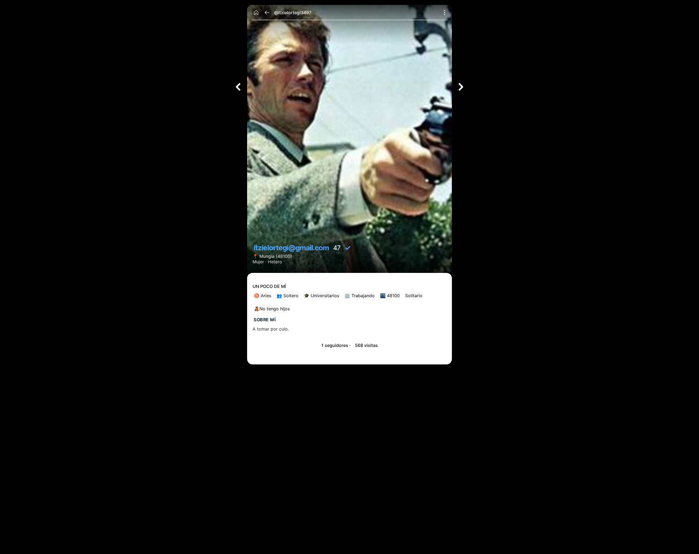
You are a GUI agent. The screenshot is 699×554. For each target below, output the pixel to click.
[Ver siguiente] (461, 87)
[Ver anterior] (238, 87)
